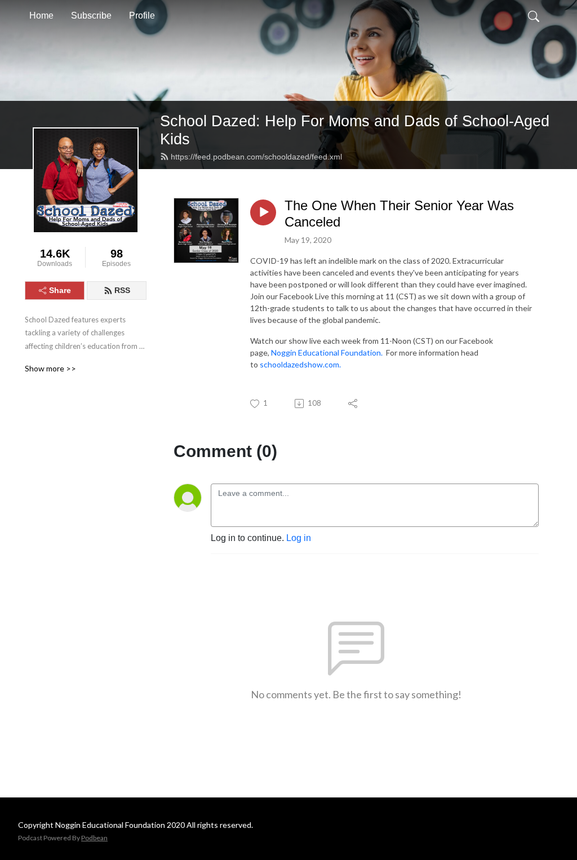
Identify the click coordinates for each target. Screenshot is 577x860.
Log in (298, 538)
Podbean (94, 838)
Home (41, 15)
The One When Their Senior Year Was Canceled (399, 213)
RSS (122, 290)
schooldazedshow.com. (300, 364)
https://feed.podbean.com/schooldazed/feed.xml (256, 156)
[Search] (533, 16)
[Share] (353, 403)
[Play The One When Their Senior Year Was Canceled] (263, 212)
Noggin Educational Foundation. (327, 352)
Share (60, 290)
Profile (142, 15)
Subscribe (91, 15)
